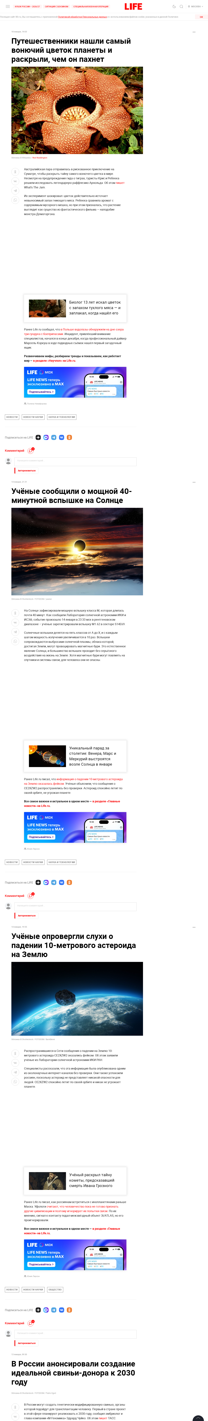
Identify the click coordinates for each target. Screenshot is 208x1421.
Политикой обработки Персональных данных (82, 16)
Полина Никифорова (37, 403)
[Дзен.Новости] (38, 437)
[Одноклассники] (69, 437)
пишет (120, 183)
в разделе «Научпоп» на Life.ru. (54, 360)
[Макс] (46, 437)
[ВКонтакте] (61, 437)
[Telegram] (54, 437)
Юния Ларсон (33, 849)
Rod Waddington (39, 157)
